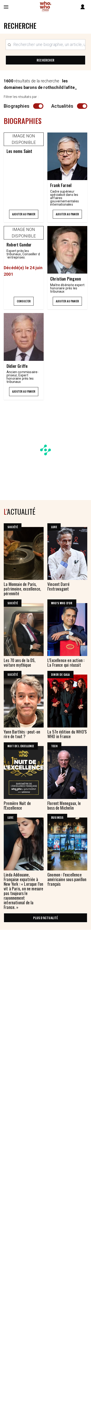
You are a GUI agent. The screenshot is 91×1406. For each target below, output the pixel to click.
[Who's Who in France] (45, 7)
